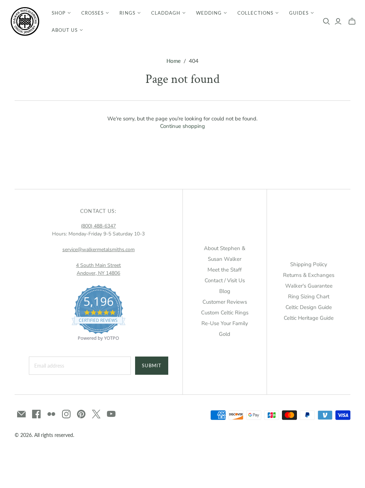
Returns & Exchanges (308, 275)
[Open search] (326, 21)
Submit (151, 365)
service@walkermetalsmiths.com (98, 249)
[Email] (21, 414)
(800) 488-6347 (98, 226)
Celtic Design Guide (309, 307)
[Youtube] (111, 414)
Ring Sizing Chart (308, 296)
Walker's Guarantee (309, 285)
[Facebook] (36, 414)
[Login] (338, 21)
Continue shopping (182, 126)
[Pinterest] (81, 414)
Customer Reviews (224, 301)
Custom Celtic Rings (224, 312)
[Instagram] (66, 414)
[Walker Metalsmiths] (25, 21)
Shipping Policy (308, 264)
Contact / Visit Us (225, 280)
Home (173, 61)
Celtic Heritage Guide (309, 318)
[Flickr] (51, 414)
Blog (224, 291)
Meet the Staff (224, 269)
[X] (96, 414)
